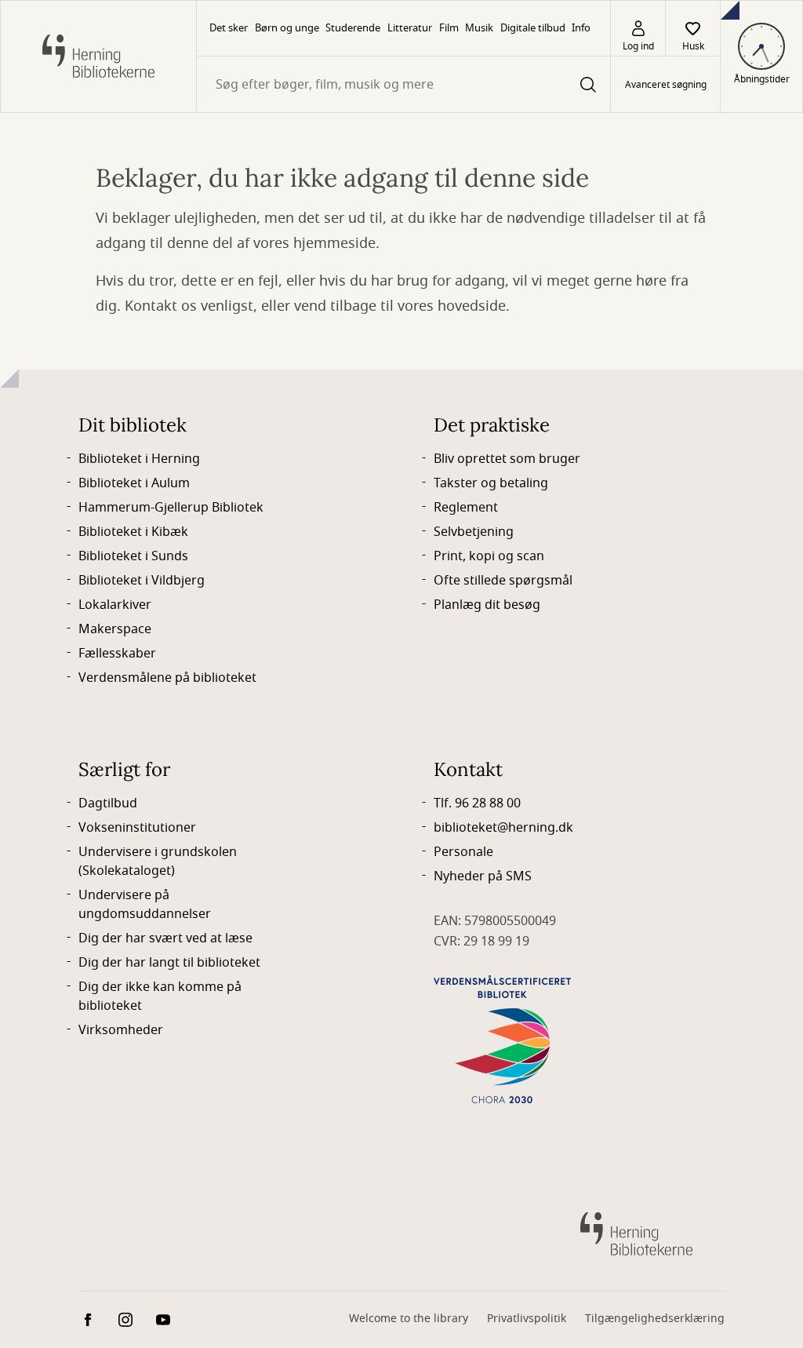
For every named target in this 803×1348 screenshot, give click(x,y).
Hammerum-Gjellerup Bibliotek (170, 507)
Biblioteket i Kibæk (133, 532)
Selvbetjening (474, 532)
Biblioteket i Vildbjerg (141, 580)
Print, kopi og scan (489, 556)
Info (581, 27)
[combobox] (403, 84)
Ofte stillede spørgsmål (503, 580)
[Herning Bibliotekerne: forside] (98, 56)
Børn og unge (287, 27)
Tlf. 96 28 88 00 (477, 803)
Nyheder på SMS (483, 876)
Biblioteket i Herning (139, 459)
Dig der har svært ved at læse (165, 938)
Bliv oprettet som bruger (507, 459)
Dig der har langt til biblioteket (169, 962)
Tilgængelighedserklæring (655, 1318)
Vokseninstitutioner (137, 827)
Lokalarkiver (114, 605)
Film (449, 27)
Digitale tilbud (532, 27)
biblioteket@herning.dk (503, 827)
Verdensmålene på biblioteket (167, 678)
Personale (463, 852)
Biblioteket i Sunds (133, 556)
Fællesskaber (117, 653)
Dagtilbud (107, 803)
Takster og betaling (491, 483)
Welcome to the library (408, 1318)
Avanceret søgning (666, 85)
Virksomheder (120, 1030)
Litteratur (409, 27)
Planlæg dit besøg (487, 605)
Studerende (352, 27)
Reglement (466, 507)
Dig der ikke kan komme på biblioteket (160, 996)
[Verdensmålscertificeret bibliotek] (502, 1039)
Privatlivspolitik (526, 1318)
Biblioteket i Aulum (134, 483)
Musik (479, 27)
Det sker (228, 27)
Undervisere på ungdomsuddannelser (144, 905)
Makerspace (114, 629)
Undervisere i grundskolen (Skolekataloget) (157, 861)
